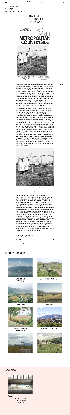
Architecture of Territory (35, 2)
